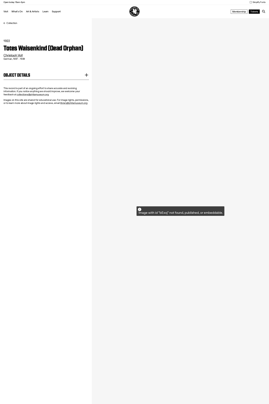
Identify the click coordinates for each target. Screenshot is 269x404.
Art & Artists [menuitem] (32, 11)
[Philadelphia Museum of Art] (134, 11)
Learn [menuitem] (45, 11)
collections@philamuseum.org (33, 94)
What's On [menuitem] (17, 11)
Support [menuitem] (56, 11)
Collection (11, 23)
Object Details (17, 75)
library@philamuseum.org (73, 103)
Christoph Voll (13, 55)
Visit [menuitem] (6, 11)
